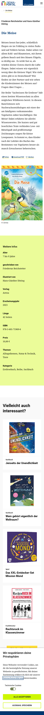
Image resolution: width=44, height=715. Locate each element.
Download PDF (19, 157)
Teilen (6, 157)
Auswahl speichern (22, 705)
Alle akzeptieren (22, 697)
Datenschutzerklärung (13, 678)
